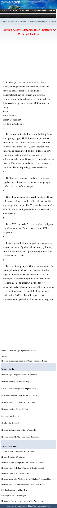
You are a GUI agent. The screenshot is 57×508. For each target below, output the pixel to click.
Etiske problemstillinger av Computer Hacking (20, 388)
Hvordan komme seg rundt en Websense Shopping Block (24, 360)
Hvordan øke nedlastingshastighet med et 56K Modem (23, 462)
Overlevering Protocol (10, 423)
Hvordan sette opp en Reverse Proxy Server (19, 402)
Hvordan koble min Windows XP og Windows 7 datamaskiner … (27, 479)
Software (53, 10)
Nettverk (25, 10)
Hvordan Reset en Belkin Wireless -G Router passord (23, 468)
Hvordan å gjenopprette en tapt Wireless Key (19, 430)
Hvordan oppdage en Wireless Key (15, 381)
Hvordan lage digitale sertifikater (22, 350)
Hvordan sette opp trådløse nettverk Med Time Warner (23, 484)
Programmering (39, 10)
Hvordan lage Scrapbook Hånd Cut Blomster (19, 374)
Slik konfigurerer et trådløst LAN (15, 490)
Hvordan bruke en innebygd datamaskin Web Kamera (23, 501)
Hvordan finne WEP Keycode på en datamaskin (20, 436)
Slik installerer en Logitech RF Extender (18, 451)
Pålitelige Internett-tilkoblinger (14, 495)
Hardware (14, 10)
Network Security (38, 21)
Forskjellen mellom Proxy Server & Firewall (19, 395)
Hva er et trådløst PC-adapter (13, 456)
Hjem (4, 10)
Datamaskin (8, 21)
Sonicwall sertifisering (10, 416)
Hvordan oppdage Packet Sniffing (15, 409)
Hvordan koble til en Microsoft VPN (16, 473)
